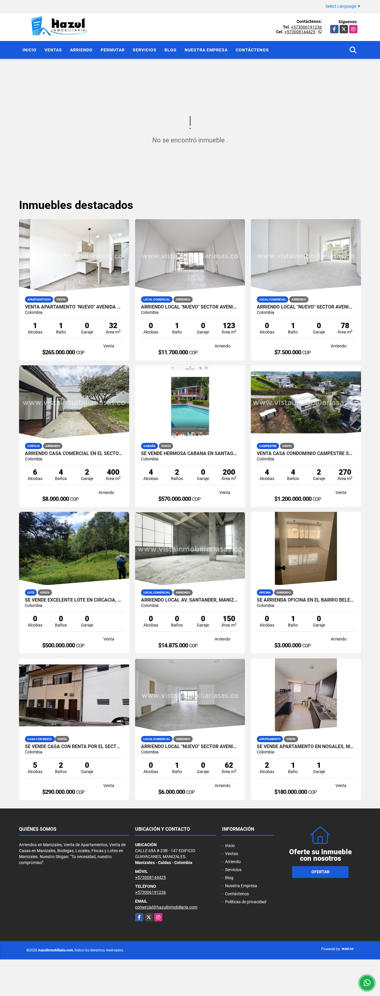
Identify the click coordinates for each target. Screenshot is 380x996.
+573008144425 (299, 31)
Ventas (53, 50)
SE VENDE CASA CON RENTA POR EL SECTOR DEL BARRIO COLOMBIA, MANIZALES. (74, 746)
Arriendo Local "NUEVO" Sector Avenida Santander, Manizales (190, 307)
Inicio (30, 50)
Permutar (113, 50)
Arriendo (81, 50)
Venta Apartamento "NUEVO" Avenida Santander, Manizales (74, 307)
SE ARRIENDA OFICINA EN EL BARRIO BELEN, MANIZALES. (306, 600)
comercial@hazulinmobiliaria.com (166, 907)
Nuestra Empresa (206, 50)
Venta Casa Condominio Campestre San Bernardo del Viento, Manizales (306, 453)
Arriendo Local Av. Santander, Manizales (190, 600)
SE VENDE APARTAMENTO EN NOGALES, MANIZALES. (306, 746)
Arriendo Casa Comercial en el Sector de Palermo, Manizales (74, 453)
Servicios (144, 50)
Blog (170, 50)
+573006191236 (306, 27)
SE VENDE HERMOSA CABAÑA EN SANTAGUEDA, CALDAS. (190, 453)
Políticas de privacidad (245, 901)
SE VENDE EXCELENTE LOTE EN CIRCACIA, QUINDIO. (74, 600)
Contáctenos (252, 50)
